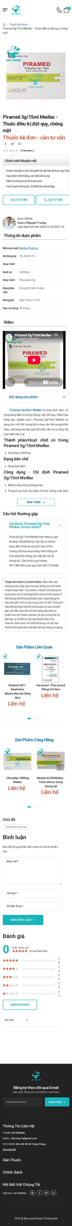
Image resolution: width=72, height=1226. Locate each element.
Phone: (7, 1132)
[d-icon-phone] (59, 10)
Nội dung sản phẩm (23, 397)
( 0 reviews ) (27, 151)
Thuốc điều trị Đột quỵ (16, 827)
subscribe (55, 1102)
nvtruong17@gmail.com (24, 1138)
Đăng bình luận (20, 919)
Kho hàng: (9, 1144)
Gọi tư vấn (54, 199)
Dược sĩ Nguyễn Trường (32, 222)
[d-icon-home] (4, 24)
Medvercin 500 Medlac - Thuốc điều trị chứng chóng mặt (51, 782)
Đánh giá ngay (19, 1004)
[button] (29, 718)
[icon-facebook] (5, 144)
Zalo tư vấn (18, 199)
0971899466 (18, 1132)
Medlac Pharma (28, 248)
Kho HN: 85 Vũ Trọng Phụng (31, 1144)
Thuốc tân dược (18, 24)
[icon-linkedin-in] (19, 144)
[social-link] (32, 1193)
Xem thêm (34, 502)
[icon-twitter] (12, 144)
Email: (6, 1138)
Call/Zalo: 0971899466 (14, 1193)
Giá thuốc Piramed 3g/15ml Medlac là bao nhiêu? (29, 525)
